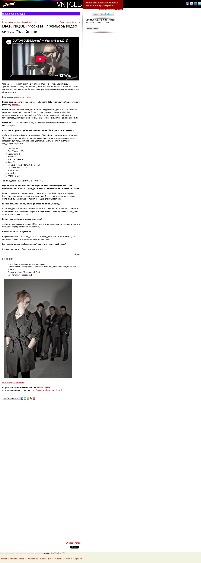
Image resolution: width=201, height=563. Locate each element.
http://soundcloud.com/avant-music (47, 390)
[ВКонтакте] (22, 398)
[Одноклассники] (28, 398)
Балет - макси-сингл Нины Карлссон (19, 22)
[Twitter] (25, 398)
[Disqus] (41, 437)
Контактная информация (39, 559)
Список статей (73, 543)
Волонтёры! (98, 6)
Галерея (88, 6)
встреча (16, 105)
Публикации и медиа (108, 3)
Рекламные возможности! (12, 559)
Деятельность (91, 3)
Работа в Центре (62, 559)
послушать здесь (23, 97)
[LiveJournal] (31, 398)
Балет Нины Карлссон (70, 22)
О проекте (108, 6)
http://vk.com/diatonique (13, 383)
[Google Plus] (33, 398)
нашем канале (43, 387)
